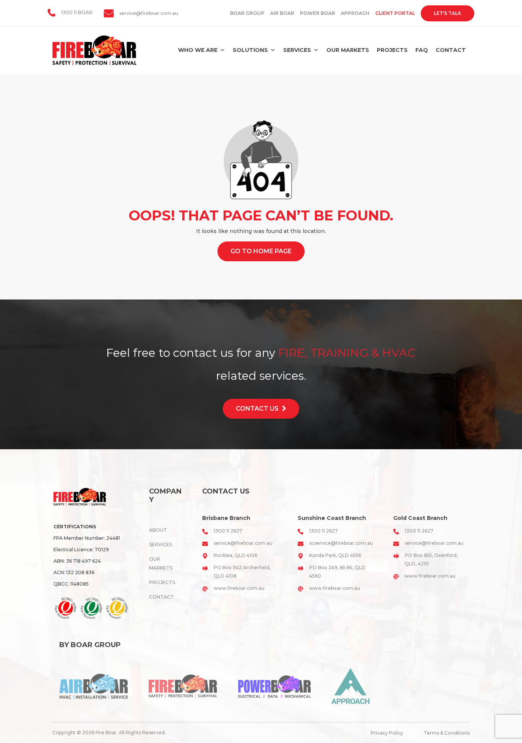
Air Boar (282, 13)
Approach (355, 13)
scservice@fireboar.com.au (341, 543)
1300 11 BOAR (76, 12)
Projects (392, 50)
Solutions (250, 50)
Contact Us (258, 408)
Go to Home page (261, 251)
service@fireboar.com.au (148, 13)
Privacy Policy (387, 733)
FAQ (421, 50)
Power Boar (317, 13)
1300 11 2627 (228, 531)
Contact (451, 50)
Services (297, 50)
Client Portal (395, 13)
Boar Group (247, 13)
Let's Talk (447, 13)
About (158, 530)
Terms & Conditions (447, 733)
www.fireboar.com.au (239, 588)
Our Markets (347, 50)
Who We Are (197, 50)
